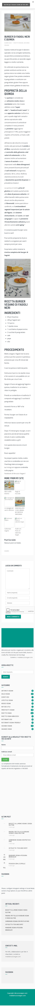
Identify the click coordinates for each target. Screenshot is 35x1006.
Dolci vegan (17, 694)
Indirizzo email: (6, 752)
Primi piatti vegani (17, 710)
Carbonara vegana (7, 530)
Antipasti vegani (17, 691)
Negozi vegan (17, 703)
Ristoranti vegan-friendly (17, 722)
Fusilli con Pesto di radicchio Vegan (18, 532)
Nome (3, 745)
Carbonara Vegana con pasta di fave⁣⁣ (20, 840)
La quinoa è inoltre (11, 188)
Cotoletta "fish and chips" (18, 848)
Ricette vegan (18, 43)
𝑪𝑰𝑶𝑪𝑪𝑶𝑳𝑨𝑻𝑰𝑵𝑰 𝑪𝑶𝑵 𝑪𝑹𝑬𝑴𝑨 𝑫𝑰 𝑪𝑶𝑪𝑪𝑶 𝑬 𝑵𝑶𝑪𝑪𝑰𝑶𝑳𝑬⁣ (19, 511)
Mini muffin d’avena (7, 492)
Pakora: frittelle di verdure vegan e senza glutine (19, 832)
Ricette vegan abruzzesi (17, 716)
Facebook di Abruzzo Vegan (14, 473)
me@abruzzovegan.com (25, 657)
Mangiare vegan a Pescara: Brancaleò (18, 856)
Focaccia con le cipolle (17, 863)
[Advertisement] (17, 792)
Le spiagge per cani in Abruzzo (9, 509)
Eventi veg (17, 697)
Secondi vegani (17, 726)
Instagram (10, 467)
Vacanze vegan (17, 729)
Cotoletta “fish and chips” (14, 924)
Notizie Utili (17, 707)
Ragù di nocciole (17, 492)
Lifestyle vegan (17, 700)
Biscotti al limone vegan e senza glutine (20, 824)
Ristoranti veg (17, 719)
